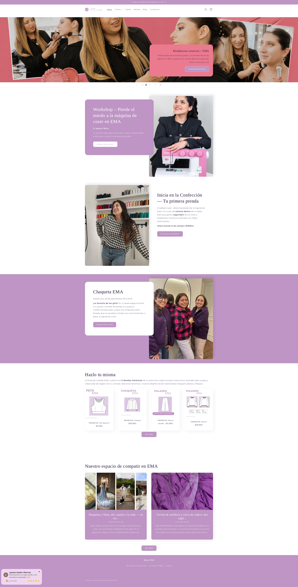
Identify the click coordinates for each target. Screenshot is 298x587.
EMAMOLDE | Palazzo (166, 420)
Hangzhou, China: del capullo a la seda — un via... (116, 516)
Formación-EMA (156, 566)
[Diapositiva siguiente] (155, 84)
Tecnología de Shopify (109, 580)
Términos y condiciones (136, 566)
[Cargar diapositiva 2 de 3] (146, 85)
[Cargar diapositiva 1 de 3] (142, 85)
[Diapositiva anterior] (136, 84)
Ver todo (149, 434)
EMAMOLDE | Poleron (199, 422)
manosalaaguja (96, 580)
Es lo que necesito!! (170, 234)
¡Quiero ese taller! (105, 144)
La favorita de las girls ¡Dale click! (149, 56)
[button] (118, 9)
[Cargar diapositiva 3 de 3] (149, 85)
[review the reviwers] (7, 581)
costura (169, 566)
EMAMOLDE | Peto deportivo (99, 423)
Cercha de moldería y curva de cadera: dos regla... (182, 516)
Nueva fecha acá (105, 324)
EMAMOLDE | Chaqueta (132, 420)
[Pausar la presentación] (161, 84)
